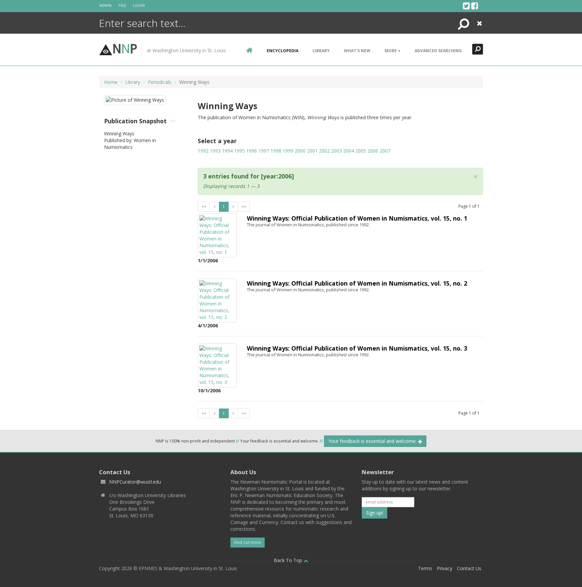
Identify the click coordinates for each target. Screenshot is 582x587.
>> (243, 206)
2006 (372, 151)
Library (321, 51)
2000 (300, 151)
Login (139, 5)
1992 (203, 151)
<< (203, 206)
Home (111, 82)
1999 (288, 151)
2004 (348, 151)
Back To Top (288, 560)
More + (392, 51)
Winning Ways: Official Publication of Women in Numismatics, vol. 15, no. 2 (357, 283)
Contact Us (469, 568)
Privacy (444, 568)
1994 (227, 151)
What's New (357, 51)
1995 (239, 151)
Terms (425, 568)
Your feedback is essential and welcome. (373, 441)
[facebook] (474, 6)
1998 (275, 151)
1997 (263, 151)
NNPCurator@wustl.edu (135, 482)
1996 (251, 151)
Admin (105, 5)
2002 (324, 151)
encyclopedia (282, 51)
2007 (385, 151)
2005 (360, 151)
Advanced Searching (438, 51)
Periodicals (159, 82)
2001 (312, 151)
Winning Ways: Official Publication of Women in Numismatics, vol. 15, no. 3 (357, 348)
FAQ (122, 5)
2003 (336, 151)
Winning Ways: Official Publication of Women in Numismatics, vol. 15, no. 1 (357, 218)
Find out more (247, 542)
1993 (215, 151)
